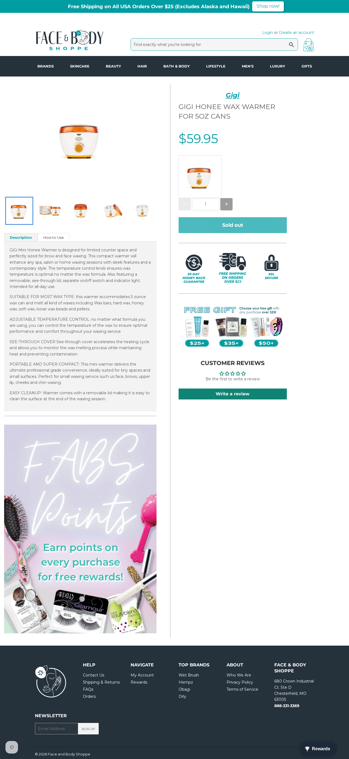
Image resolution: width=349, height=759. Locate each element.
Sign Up (88, 729)
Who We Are (239, 675)
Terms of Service (242, 689)
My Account (142, 675)
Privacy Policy (240, 682)
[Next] (140, 528)
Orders (89, 696)
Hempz (186, 682)
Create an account (296, 32)
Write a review (232, 393)
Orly (182, 696)
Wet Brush (189, 675)
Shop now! (268, 6)
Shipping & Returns (101, 682)
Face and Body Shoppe (69, 754)
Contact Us (93, 675)
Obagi (184, 689)
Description (21, 237)
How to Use (53, 237)
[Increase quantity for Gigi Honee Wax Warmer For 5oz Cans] (226, 204)
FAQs (88, 689)
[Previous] (20, 528)
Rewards (139, 682)
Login (267, 32)
